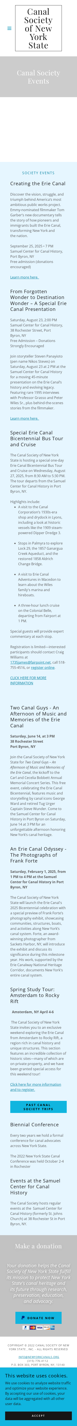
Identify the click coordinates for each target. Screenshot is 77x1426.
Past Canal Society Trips (38, 1107)
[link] (38, 28)
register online (43, 667)
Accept (38, 1416)
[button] (10, 28)
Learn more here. (24, 277)
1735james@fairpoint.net (30, 662)
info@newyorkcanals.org (39, 1357)
